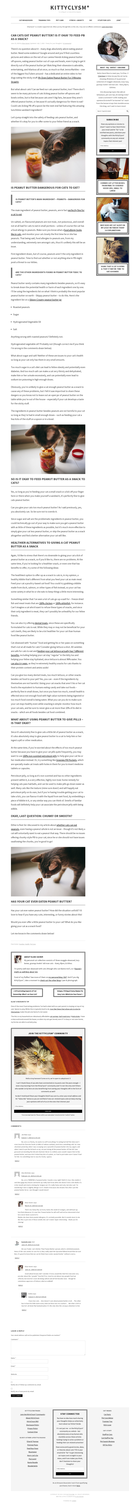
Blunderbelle (33, 1466)
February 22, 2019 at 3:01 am (31, 1176)
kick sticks (76, 1016)
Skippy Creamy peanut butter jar (46, 299)
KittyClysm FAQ (32, 1421)
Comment (15, 1339)
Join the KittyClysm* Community (32, 1414)
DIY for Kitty (107, 1445)
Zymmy (74, 1501)
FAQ (107, 67)
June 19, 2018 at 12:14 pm (30, 1245)
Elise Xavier (79, 1496)
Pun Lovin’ (33, 1459)
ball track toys (64, 1016)
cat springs (54, 1016)
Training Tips (107, 1421)
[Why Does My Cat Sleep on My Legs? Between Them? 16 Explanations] (113, 210)
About (102, 67)
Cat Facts (107, 1414)
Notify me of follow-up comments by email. (26, 1385)
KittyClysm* (70, 7)
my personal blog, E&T (58, 977)
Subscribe (121, 67)
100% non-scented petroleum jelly (40, 756)
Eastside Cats (26, 1242)
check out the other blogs (50, 980)
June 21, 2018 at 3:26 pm (33, 1270)
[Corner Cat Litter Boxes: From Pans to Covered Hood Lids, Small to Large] (113, 169)
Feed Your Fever (32, 1448)
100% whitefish (63, 603)
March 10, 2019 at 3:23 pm (34, 1206)
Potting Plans (32, 1445)
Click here (101, 76)
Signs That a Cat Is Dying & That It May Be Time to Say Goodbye (112, 269)
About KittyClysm (32, 1418)
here (78, 1486)
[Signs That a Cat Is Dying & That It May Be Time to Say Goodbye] (113, 250)
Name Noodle (32, 1462)
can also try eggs (19, 663)
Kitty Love (107, 1425)
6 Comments (67, 43)
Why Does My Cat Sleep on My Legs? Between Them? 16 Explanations (112, 228)
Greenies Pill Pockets (66, 760)
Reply (17, 1161)
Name (13, 1358)
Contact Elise (33, 1432)
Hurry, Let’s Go (32, 1455)
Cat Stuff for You (107, 1438)
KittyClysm (70, 1494)
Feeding (21, 944)
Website (14, 1374)
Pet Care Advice (107, 1418)
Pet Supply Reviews (107, 1441)
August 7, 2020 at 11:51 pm (30, 1138)
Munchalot (33, 1452)
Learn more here (107, 27)
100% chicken (45, 603)
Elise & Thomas (32, 1441)
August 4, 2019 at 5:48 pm (37, 1297)
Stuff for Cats (107, 1434)
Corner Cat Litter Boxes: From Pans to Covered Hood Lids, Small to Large (112, 187)
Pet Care (33, 944)
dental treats (41, 623)
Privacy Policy (32, 1428)
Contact (113, 67)
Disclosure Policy (32, 1425)
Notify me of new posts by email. (22, 1391)
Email (13, 1366)
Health (27, 944)
